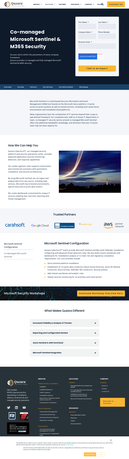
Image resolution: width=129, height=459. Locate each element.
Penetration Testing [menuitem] (46, 420)
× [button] (111, 440)
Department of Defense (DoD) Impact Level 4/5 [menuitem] (50, 399)
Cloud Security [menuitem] (42, 426)
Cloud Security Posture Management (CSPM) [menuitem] (47, 430)
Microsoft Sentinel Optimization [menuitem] (81, 399)
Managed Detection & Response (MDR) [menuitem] (81, 386)
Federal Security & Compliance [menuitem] (48, 383)
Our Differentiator (66, 87)
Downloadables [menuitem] (76, 424)
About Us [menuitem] (105, 386)
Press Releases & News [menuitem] (78, 415)
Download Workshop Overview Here (101, 293)
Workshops (83, 87)
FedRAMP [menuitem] (43, 387)
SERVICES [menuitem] (36, 4)
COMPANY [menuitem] (88, 4)
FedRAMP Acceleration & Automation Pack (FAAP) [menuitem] (79, 395)
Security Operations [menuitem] (44, 408)
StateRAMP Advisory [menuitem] (46, 395)
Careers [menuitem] (104, 389)
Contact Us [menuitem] (105, 391)
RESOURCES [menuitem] (75, 4)
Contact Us (116, 4)
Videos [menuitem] (73, 421)
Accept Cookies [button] (90, 454)
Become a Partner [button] (108, 402)
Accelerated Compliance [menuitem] (48, 403)
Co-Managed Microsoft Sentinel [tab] (15, 255)
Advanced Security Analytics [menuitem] (49, 417)
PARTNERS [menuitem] (62, 4)
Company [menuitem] (103, 382)
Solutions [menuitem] (72, 382)
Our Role (20, 87)
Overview (7, 87)
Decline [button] (101, 454)
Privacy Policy (69, 445)
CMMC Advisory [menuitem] (45, 392)
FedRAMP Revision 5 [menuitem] (46, 390)
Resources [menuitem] (72, 412)
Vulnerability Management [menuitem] (48, 412)
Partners (33, 87)
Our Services (48, 87)
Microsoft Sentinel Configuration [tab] (13, 245)
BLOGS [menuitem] (99, 4)
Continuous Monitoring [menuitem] (47, 414)
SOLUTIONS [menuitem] (49, 4)
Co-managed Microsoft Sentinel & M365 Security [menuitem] (81, 391)
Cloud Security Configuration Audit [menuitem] (49, 434)
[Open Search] (102, 3)
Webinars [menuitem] (74, 418)
